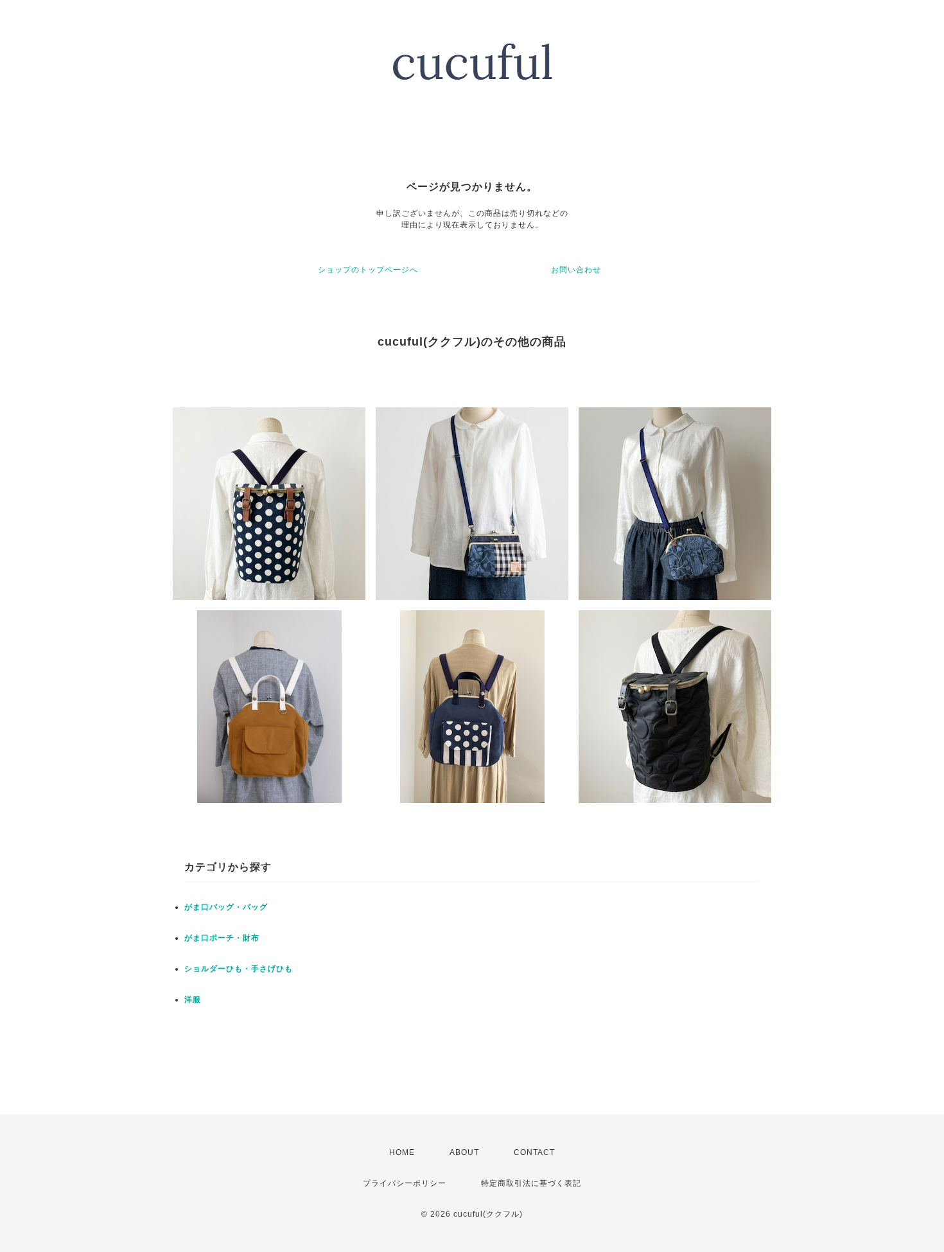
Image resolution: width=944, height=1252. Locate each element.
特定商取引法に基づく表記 (531, 1183)
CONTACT (534, 1152)
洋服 (192, 999)
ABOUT (464, 1152)
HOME (402, 1152)
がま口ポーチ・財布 (221, 937)
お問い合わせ (576, 269)
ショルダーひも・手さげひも (238, 968)
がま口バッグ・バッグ (226, 907)
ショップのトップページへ (368, 269)
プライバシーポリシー (404, 1183)
